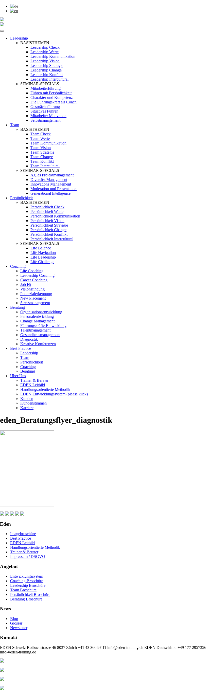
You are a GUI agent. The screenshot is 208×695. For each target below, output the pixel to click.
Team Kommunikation (48, 143)
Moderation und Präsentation (53, 189)
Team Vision (40, 147)
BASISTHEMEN (34, 43)
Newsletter (18, 628)
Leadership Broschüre (27, 585)
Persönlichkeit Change (48, 230)
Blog (14, 618)
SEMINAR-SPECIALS (39, 84)
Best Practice (20, 348)
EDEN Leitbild (32, 385)
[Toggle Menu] (2, 31)
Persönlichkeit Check (47, 207)
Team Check (40, 134)
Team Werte (40, 138)
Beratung (17, 307)
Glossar (16, 623)
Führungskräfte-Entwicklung (43, 325)
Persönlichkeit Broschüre (30, 594)
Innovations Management (50, 184)
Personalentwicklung (37, 316)
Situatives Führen (44, 111)
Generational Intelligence (50, 193)
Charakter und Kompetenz (51, 97)
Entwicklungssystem (26, 576)
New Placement (33, 298)
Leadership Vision (45, 61)
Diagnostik (29, 339)
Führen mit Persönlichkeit (51, 93)
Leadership (19, 38)
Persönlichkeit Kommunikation (55, 216)
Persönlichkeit (21, 198)
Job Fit (25, 284)
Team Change (41, 157)
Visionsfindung (32, 289)
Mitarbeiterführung (45, 88)
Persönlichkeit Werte (46, 211)
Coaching (18, 266)
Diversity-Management (48, 179)
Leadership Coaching (37, 275)
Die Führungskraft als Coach (53, 102)
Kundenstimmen (33, 403)
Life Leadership (43, 257)
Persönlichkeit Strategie (49, 225)
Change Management (37, 321)
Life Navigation (43, 252)
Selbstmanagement (45, 120)
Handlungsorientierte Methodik (45, 389)
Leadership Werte (44, 52)
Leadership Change (46, 70)
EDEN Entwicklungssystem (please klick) (54, 394)
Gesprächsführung (45, 106)
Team (14, 125)
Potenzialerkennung (36, 293)
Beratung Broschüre (26, 599)
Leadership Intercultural (49, 79)
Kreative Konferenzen (38, 344)
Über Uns (18, 376)
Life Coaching (31, 271)
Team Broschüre (23, 590)
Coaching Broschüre (26, 581)
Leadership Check (45, 47)
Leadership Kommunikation (52, 56)
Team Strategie (42, 152)
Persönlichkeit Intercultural (51, 239)
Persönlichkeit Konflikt (48, 234)
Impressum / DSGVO (27, 556)
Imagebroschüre (23, 534)
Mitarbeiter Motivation (48, 116)
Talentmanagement (35, 330)
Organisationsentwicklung (41, 312)
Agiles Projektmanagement (52, 175)
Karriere (26, 408)
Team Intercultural (45, 166)
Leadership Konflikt (46, 74)
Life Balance (40, 248)
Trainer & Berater (34, 380)
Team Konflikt (42, 161)
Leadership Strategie (46, 65)
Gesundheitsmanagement (40, 335)
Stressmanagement (35, 303)
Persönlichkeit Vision (47, 220)
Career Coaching (33, 280)
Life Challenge (42, 262)
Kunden (26, 398)
